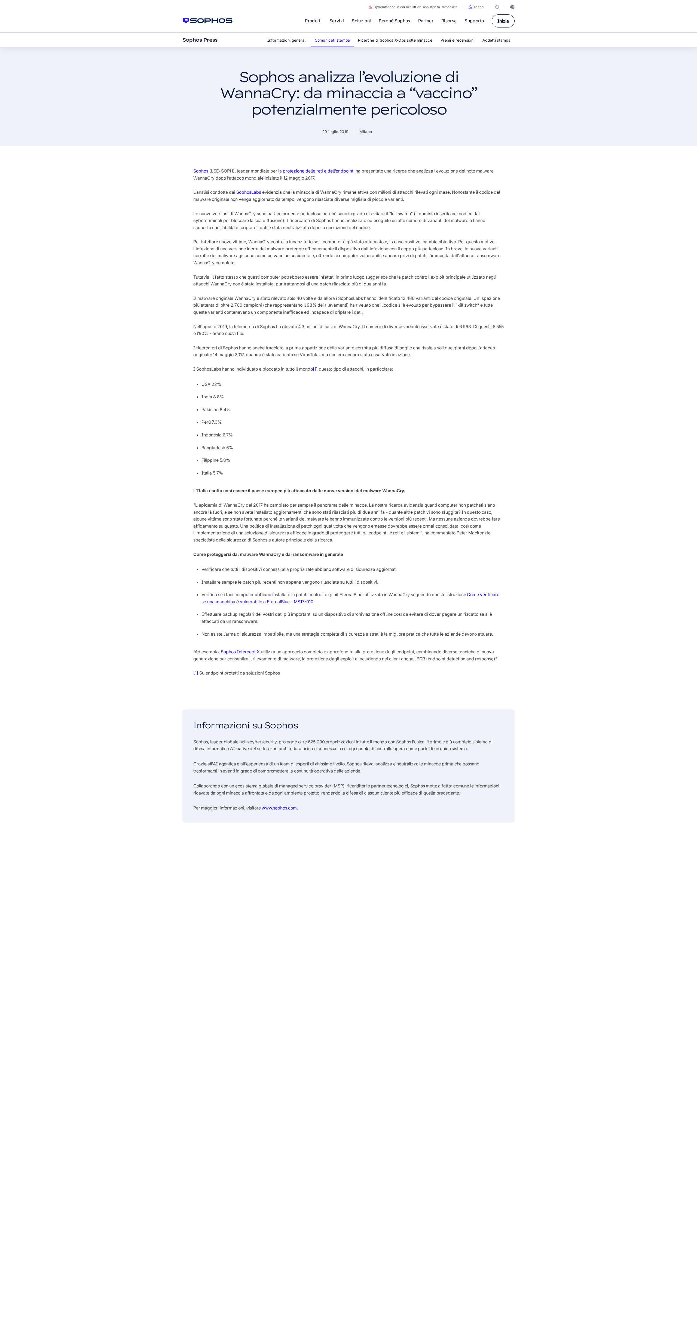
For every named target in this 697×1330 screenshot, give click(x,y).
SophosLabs (248, 192)
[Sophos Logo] (207, 20)
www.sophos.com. (280, 808)
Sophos (200, 171)
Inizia (503, 21)
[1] (315, 369)
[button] (476, 7)
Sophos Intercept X (240, 651)
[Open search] (497, 7)
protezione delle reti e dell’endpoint (318, 171)
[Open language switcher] (512, 7)
